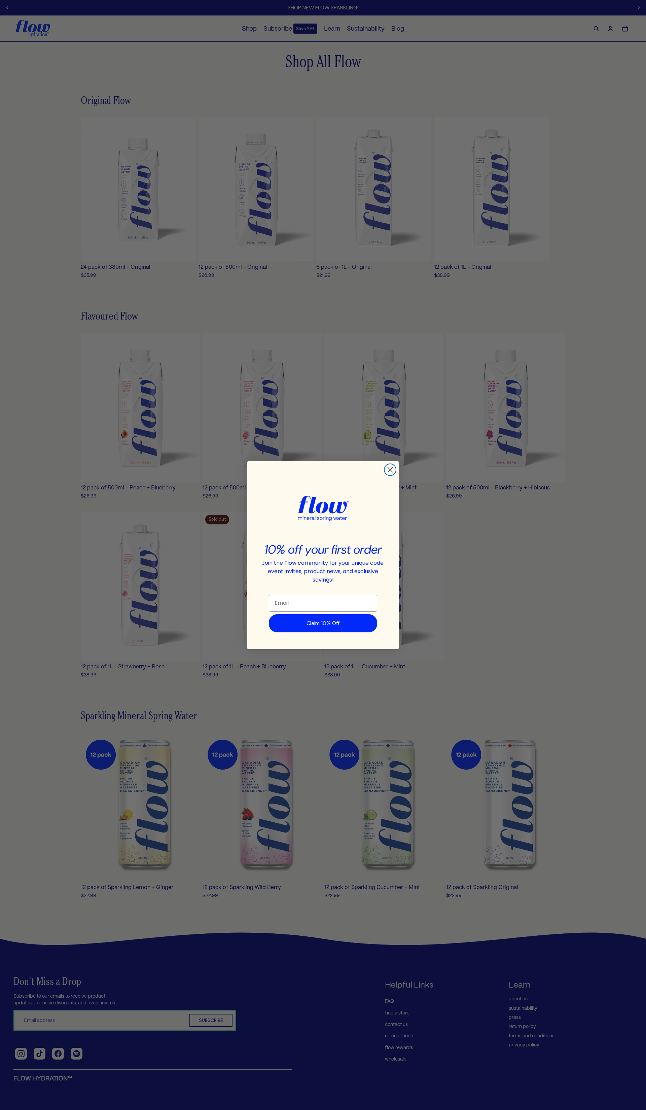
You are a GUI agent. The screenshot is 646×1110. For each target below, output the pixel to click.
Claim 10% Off (323, 623)
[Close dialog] (390, 470)
